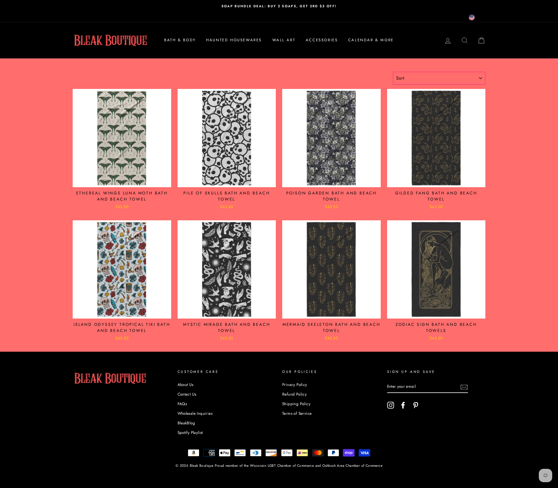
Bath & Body (180, 40)
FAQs (182, 404)
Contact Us (187, 394)
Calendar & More (371, 40)
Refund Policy (294, 394)
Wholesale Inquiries (195, 413)
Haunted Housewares (234, 40)
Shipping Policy (296, 404)
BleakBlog (186, 423)
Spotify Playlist (190, 432)
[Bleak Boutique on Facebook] (403, 405)
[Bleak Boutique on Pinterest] (415, 405)
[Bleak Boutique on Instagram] (390, 405)
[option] (279, 6)
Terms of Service (297, 413)
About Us (186, 384)
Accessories (322, 40)
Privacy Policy (294, 384)
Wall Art (284, 40)
